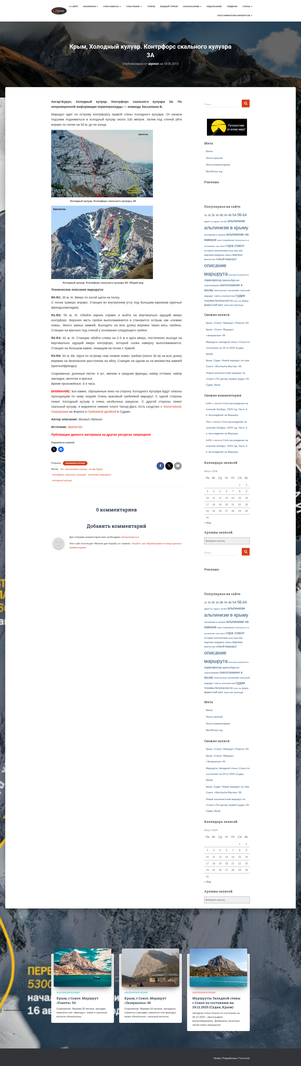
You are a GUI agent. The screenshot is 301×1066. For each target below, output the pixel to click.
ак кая (224, 221)
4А (225, 215)
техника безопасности (218, 300)
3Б (221, 215)
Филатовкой (172, 406)
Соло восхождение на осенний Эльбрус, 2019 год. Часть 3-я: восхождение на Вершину (227, 409)
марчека (209, 254)
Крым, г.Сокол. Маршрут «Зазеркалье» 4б (145, 1000)
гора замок (220, 246)
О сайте (73, 6)
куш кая (238, 250)
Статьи (246, 6)
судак (240, 295)
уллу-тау (237, 301)
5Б (239, 215)
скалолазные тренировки (226, 290)
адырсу (217, 221)
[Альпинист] (59, 10)
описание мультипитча (238, 275)
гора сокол (235, 246)
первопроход (213, 280)
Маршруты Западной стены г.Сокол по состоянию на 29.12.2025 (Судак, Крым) (228, 348)
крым (231, 251)
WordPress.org (214, 171)
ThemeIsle (244, 1058)
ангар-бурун (96, 469)
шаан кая (228, 305)
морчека (237, 254)
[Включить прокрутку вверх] (294, 1059)
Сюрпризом (59, 411)
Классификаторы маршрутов (234, 15)
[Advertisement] (224, 192)
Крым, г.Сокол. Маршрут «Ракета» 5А (227, 322)
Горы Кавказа (111, 6)
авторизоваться (130, 537)
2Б (213, 215)
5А (234, 215)
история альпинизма (216, 250)
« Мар (207, 522)
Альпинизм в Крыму (75, 463)
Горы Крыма (133, 6)
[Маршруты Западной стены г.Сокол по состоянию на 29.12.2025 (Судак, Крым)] (218, 967)
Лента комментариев (218, 164)
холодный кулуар (62, 480)
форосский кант (213, 305)
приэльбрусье (230, 280)
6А (244, 215)
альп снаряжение (226, 240)
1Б (205, 215)
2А (209, 215)
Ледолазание (214, 6)
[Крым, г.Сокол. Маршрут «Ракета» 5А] (82, 967)
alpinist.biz (75, 427)
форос (245, 301)
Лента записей (214, 158)
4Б (230, 215)
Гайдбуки (232, 6)
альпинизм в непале (215, 235)
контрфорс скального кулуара (69, 474)
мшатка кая (209, 259)
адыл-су (208, 221)
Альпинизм (89, 6)
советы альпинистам (224, 296)
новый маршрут (226, 259)
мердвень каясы (223, 255)
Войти (209, 151)
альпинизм (236, 221)
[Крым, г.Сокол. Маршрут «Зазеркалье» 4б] (150, 967)
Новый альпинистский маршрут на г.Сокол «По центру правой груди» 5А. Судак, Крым (227, 379)
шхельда (238, 305)
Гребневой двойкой (102, 411)
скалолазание (211, 285)
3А (61, 469)
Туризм (151, 6)
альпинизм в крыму (76, 469)
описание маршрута (99, 474)
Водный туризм (169, 6)
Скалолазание (191, 6)
